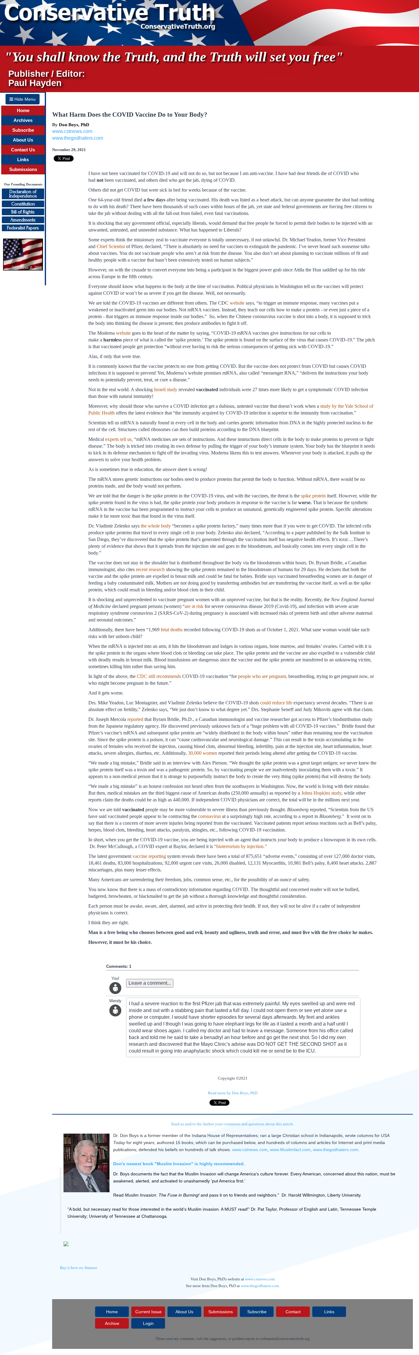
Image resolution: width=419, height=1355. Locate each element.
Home (23, 110)
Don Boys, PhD (74, 124)
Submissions (23, 169)
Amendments (23, 220)
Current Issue (148, 1311)
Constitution (23, 204)
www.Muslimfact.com (290, 1149)
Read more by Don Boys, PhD (232, 1093)
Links (23, 159)
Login (148, 1323)
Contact (293, 1311)
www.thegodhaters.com (77, 138)
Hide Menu (24, 99)
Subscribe (23, 130)
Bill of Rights (23, 212)
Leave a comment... (150, 983)
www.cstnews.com (72, 131)
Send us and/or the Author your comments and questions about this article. (232, 1124)
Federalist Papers (23, 228)
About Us (23, 140)
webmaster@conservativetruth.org (284, 1339)
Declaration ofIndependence (23, 194)
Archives (23, 120)
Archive (112, 1323)
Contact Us (23, 149)
